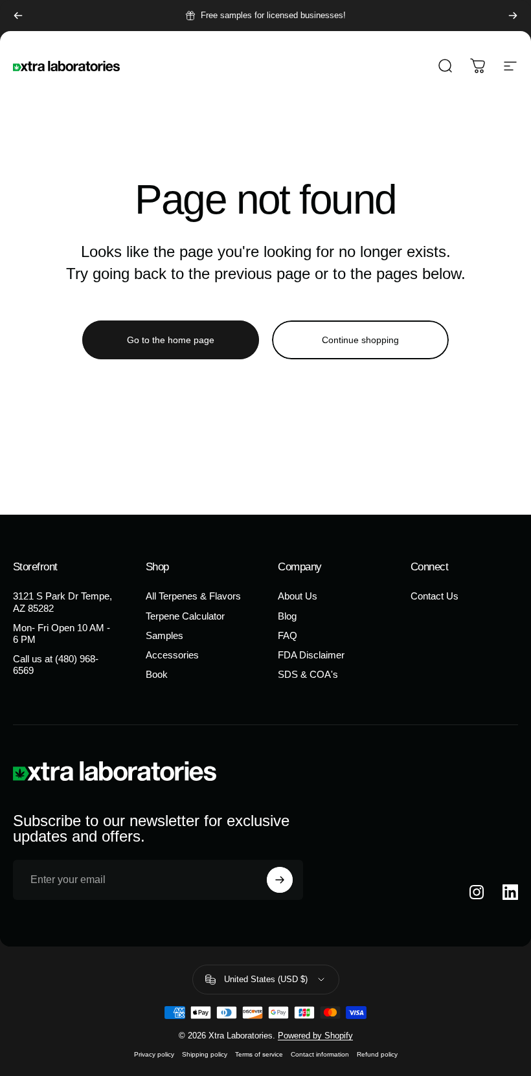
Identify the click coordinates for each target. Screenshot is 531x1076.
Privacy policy (154, 1054)
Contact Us (434, 596)
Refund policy (377, 1054)
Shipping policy (204, 1054)
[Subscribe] (280, 880)
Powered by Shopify (315, 1035)
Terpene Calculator (185, 616)
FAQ (287, 636)
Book (157, 674)
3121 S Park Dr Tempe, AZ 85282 (62, 602)
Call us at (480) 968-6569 (55, 665)
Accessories (172, 655)
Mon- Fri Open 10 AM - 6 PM (61, 634)
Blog (287, 616)
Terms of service (259, 1054)
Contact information (320, 1054)
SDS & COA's (308, 674)
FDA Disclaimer (311, 655)
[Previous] (18, 15)
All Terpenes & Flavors (193, 596)
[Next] (513, 15)
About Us (297, 596)
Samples (164, 636)
